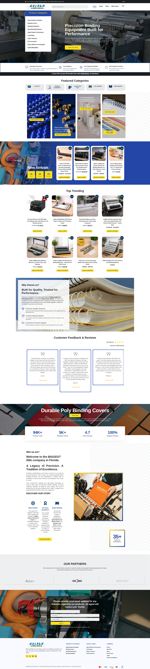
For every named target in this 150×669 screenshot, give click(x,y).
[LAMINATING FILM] (69, 87)
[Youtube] (35, 656)
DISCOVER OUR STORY (38, 493)
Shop (107, 6)
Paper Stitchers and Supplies (36, 44)
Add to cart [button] (82, 177)
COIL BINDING (98, 86)
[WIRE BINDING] (110, 86)
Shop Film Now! (86, 108)
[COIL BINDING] (90, 86)
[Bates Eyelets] (33, 503)
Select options (64, 177)
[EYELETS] (29, 86)
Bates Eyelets (33, 508)
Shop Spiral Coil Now (110, 132)
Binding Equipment (33, 26)
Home (94, 6)
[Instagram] (30, 656)
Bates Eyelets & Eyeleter (35, 20)
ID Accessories (32, 41)
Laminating (31, 35)
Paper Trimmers (32, 38)
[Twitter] (33, 656)
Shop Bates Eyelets (62, 134)
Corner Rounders (33, 47)
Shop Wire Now (110, 112)
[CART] (123, 6)
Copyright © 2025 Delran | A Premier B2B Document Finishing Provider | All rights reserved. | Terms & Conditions (53, 666)
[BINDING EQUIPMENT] (49, 87)
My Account (115, 6)
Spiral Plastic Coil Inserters (36, 32)
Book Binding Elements (35, 29)
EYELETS (37, 86)
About (101, 6)
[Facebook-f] (27, 656)
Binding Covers (32, 23)
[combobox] (70, 7)
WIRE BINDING (118, 86)
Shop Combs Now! (36, 119)
